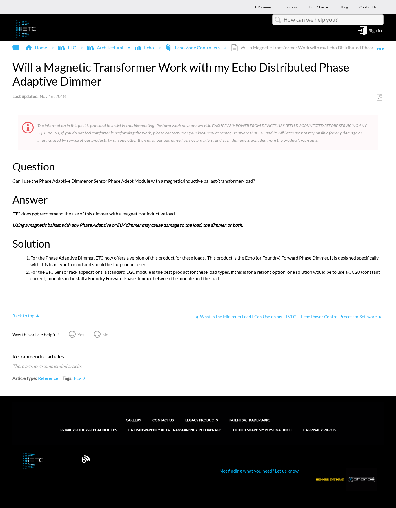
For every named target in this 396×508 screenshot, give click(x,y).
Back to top (23, 315)
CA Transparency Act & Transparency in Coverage (174, 430)
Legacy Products (201, 420)
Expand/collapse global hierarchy (19, 47)
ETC (72, 47)
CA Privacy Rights (319, 430)
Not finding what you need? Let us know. (259, 470)
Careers (133, 420)
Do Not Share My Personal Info (262, 430)
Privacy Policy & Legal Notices (88, 430)
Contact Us (163, 420)
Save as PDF (379, 97)
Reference (48, 378)
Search (278, 20)
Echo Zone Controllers (197, 47)
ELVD (79, 378)
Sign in (375, 30)
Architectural (110, 47)
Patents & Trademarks (249, 420)
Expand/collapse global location (380, 45)
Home (41, 47)
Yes (80, 334)
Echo (149, 47)
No (105, 334)
